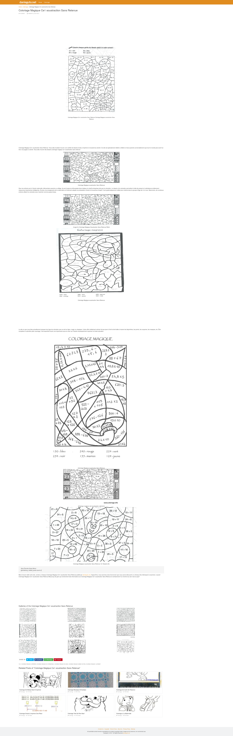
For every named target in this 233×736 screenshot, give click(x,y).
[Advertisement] (91, 28)
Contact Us (100, 729)
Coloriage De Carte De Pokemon (125, 690)
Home (40, 2)
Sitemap (133, 729)
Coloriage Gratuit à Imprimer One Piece (30, 713)
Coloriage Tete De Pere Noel (76, 713)
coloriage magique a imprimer (28, 664)
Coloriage (47, 2)
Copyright (106, 729)
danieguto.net (28, 2)
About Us (120, 729)
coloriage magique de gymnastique (45, 664)
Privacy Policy (126, 729)
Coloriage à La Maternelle (123, 713)
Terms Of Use (113, 729)
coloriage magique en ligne (61, 664)
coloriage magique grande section (77, 664)
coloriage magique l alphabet (93, 664)
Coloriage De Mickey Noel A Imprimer (30, 690)
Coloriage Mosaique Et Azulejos (77, 690)
